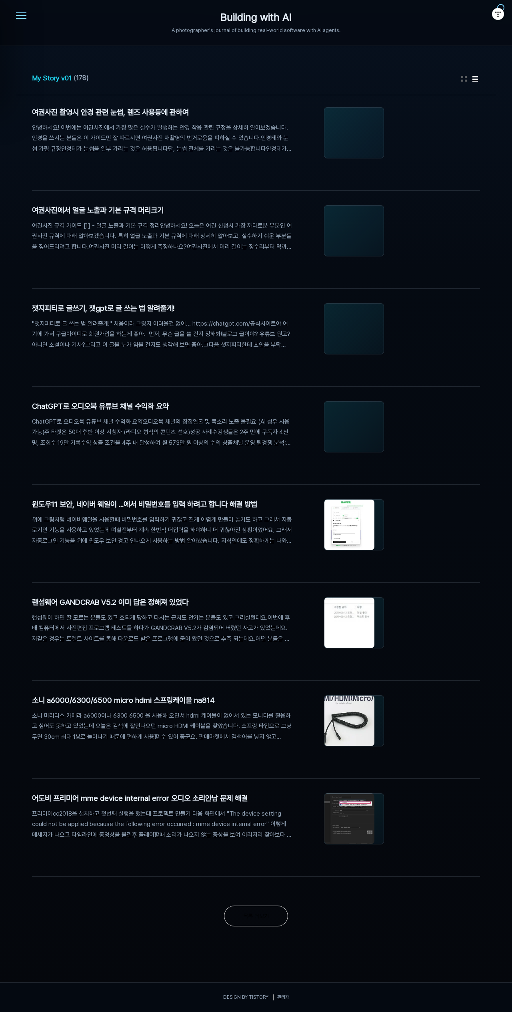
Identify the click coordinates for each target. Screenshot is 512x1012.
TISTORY (258, 997)
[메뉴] (21, 16)
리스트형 (475, 79)
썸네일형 (464, 79)
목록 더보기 (256, 916)
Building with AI (256, 17)
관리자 (283, 997)
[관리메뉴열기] (498, 14)
